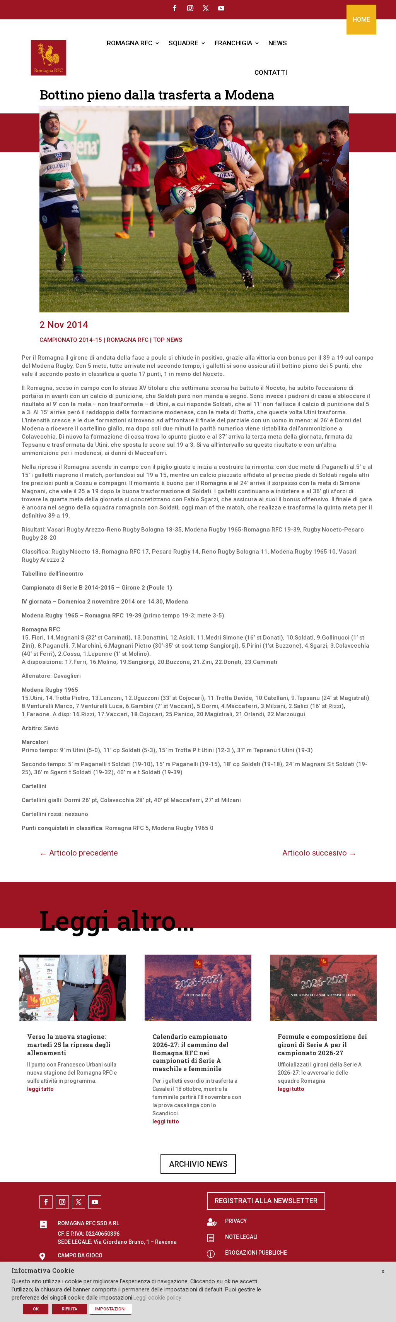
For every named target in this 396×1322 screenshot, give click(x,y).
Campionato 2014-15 (70, 339)
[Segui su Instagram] (190, 8)
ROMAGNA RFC (129, 43)
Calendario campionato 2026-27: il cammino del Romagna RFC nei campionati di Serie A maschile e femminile (190, 1052)
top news (167, 339)
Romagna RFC (127, 339)
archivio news (198, 1164)
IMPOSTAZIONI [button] (110, 1309)
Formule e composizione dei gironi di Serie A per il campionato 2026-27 (322, 1044)
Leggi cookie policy (157, 1297)
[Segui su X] (206, 8)
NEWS (277, 43)
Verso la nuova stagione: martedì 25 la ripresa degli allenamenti (69, 1044)
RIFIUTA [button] (69, 1309)
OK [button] (36, 1309)
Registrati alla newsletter (266, 1201)
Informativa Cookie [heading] (43, 1270)
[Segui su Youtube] (221, 8)
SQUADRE (183, 43)
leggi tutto (40, 1089)
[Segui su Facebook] (175, 8)
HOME (361, 19)
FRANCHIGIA (233, 43)
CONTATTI (270, 72)
